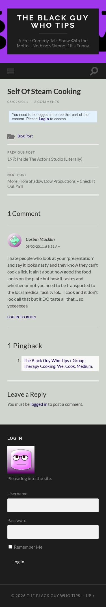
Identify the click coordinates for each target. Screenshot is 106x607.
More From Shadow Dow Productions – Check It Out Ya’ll (51, 181)
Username (17, 493)
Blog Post (25, 136)
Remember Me (27, 546)
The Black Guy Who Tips (53, 21)
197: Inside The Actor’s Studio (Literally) (45, 156)
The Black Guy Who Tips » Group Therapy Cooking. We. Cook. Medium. (58, 363)
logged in (39, 404)
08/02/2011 (17, 101)
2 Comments (46, 101)
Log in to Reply (21, 317)
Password (17, 520)
